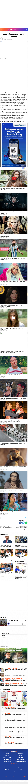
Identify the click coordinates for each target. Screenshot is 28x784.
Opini (14, 668)
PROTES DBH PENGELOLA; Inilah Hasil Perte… (15, 727)
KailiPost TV (10, 725)
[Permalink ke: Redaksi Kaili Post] (1, 38)
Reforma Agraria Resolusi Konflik (6, 528)
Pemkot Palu (5, 633)
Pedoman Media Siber (20, 761)
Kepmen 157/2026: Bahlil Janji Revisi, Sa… (14, 731)
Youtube (8, 769)
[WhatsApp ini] (26, 522)
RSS (14, 771)
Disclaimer (20, 757)
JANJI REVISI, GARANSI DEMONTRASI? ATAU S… (15, 738)
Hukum (1, 663)
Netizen (11, 683)
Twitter (21, 766)
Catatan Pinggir (8, 668)
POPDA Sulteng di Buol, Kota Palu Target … (15, 720)
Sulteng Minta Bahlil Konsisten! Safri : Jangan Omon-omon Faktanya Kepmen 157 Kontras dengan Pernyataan (20, 559)
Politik (21, 663)
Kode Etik (20, 753)
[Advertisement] (14, 14)
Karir (20, 755)
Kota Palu (4, 631)
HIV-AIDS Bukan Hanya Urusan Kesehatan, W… (15, 715)
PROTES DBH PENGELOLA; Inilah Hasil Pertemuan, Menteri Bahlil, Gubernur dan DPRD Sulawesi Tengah (6, 558)
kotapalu (4, 635)
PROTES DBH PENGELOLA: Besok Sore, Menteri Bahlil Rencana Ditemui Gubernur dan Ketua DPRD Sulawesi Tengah (6, 574)
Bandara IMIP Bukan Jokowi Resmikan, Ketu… (16, 685)
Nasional (12, 707)
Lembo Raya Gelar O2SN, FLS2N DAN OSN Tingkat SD (21, 528)
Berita (6, 719)
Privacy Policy (7, 757)
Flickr (21, 769)
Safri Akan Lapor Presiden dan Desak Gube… (11, 666)
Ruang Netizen (19, 678)
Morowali (11, 663)
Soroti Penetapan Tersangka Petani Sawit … (15, 680)
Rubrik (1, 664)
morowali (3, 518)
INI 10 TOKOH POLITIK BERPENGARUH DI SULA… (15, 708)
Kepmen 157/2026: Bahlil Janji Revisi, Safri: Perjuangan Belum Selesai (21, 545)
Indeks (7, 753)
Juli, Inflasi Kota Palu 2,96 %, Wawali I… (14, 743)
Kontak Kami (20, 759)
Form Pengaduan (7, 761)
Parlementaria (17, 663)
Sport (14, 674)
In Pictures (6, 663)
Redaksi (7, 755)
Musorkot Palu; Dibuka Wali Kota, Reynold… (15, 675)
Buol (9, 719)
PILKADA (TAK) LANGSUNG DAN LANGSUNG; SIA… (15, 670)
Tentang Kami (7, 759)
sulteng (4, 637)
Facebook (8, 766)
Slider (3, 640)
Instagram (21, 767)
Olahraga (7, 674)
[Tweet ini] (23, 522)
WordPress (8, 767)
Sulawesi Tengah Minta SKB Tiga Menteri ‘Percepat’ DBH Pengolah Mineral (6, 545)
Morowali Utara (11, 678)
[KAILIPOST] (13, 29)
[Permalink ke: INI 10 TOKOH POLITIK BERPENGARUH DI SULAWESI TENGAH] (13, 698)
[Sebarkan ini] (20, 522)
